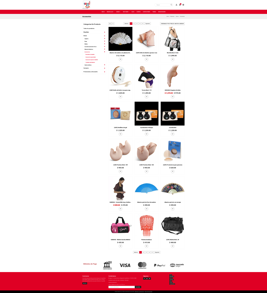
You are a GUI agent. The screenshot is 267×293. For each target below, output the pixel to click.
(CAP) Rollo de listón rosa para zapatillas (122, 90)
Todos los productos (89, 28)
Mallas (86, 44)
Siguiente (147, 23)
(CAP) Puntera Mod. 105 (146, 165)
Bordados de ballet (90, 54)
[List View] (112, 23)
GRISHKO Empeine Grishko (173, 90)
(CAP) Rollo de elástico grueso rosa (146, 52)
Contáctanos (172, 283)
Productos (172, 16)
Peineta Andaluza (146, 239)
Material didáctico (89, 49)
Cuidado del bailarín (90, 62)
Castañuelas (172, 127)
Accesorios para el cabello (92, 59)
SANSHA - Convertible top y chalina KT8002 (122, 202)
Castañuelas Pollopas (146, 127)
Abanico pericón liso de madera (146, 202)
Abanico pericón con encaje (173, 202)
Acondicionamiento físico (91, 46)
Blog (170, 280)
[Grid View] (109, 23)
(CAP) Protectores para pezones (172, 165)
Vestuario (86, 68)
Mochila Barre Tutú (172, 52)
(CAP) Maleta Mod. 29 (172, 239)
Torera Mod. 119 (146, 90)
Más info (84, 283)
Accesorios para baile (91, 57)
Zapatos (86, 38)
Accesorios (182, 16)
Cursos (171, 282)
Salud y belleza (88, 65)
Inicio (168, 16)
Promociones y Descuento (91, 71)
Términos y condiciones (139, 291)
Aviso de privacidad (148, 291)
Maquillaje (86, 32)
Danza (177, 16)
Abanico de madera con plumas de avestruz (122, 52)
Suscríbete (138, 287)
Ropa (86, 41)
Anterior (126, 23)
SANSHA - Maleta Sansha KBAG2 (120, 239)
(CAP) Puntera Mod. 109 (120, 165)
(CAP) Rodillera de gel (120, 127)
